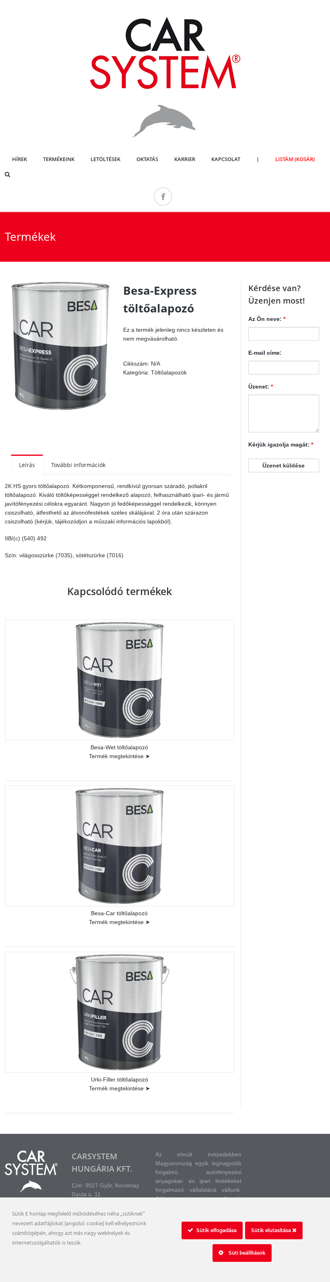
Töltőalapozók (169, 372)
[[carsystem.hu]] (165, 140)
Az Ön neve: (266, 319)
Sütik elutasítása (271, 1230)
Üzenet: (260, 386)
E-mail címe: (265, 352)
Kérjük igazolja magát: (280, 444)
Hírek (19, 159)
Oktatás (147, 159)
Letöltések (105, 159)
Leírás (27, 465)
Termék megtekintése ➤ (119, 756)
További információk (78, 465)
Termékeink (58, 159)
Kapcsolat (225, 159)
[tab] (27, 465)
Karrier (184, 159)
